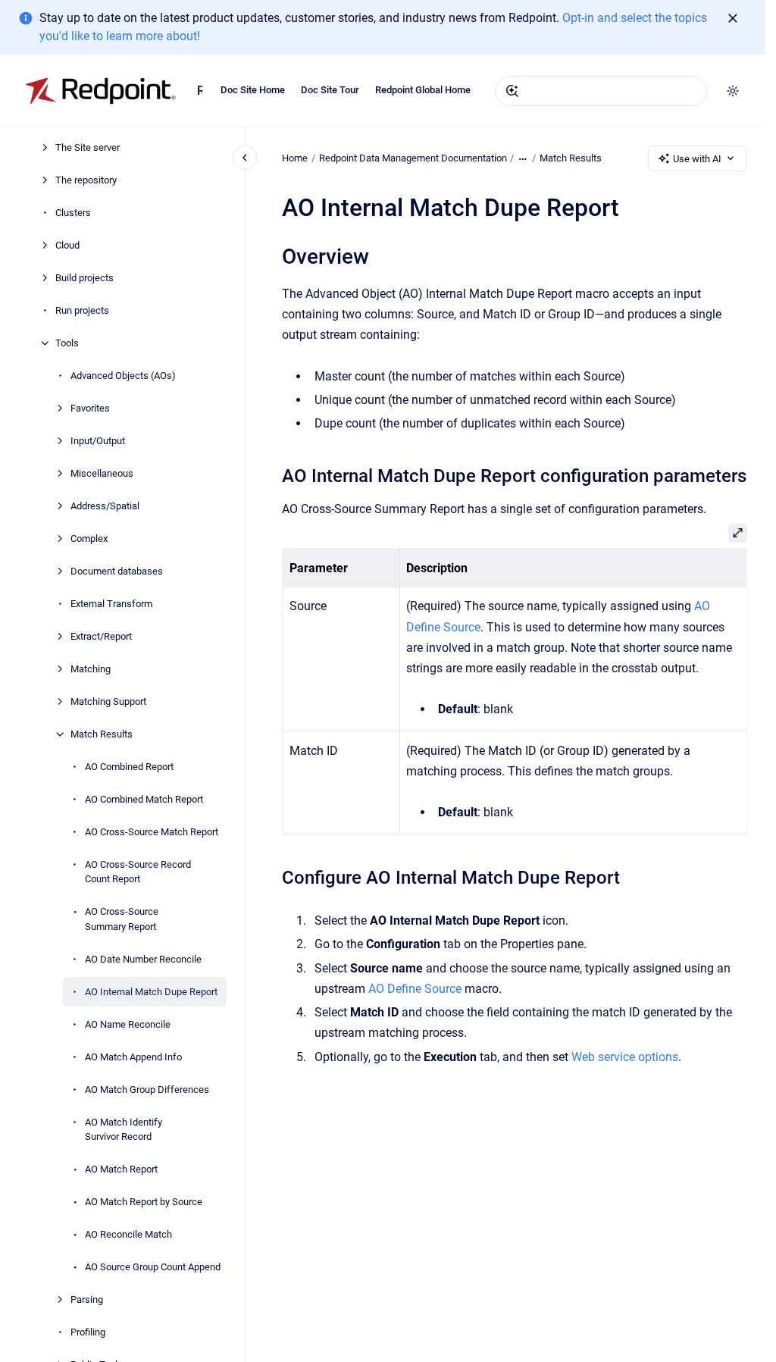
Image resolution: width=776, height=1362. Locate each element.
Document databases (116, 571)
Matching (90, 669)
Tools (67, 343)
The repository (86, 180)
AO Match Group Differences (147, 1089)
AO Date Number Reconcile (143, 959)
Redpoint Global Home (423, 89)
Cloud (67, 245)
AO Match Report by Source (143, 1201)
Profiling (87, 1332)
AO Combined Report (129, 766)
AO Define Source (415, 989)
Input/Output (97, 440)
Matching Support (108, 701)
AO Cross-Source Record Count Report (138, 872)
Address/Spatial (104, 506)
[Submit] (512, 91)
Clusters (73, 212)
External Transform (111, 603)
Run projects (82, 310)
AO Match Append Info (133, 1057)
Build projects (84, 277)
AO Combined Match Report (144, 799)
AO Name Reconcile (128, 1024)
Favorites (90, 408)
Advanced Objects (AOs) (123, 375)
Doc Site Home (253, 89)
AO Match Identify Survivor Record (123, 1129)
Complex (89, 538)
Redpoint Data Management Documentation (413, 158)
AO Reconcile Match (128, 1234)
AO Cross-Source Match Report (151, 832)
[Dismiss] (733, 18)
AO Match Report (121, 1169)
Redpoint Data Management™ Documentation (199, 90)
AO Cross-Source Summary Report (121, 919)
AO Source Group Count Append (153, 1267)
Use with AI (697, 158)
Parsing (86, 1299)
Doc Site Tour (330, 89)
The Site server (87, 147)
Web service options (624, 1057)
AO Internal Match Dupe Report (151, 991)
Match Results (101, 734)
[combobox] (601, 91)
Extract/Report (101, 636)
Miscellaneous (101, 473)
